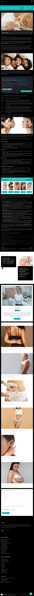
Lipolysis (2, 563)
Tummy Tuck (13, 404)
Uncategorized (13, 349)
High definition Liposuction (5, 553)
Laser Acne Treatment (4, 572)
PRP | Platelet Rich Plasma (5, 561)
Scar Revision (3, 571)
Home (25, 6)
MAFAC (14, 86)
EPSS (11, 86)
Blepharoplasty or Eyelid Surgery (6, 539)
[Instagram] (19, 310)
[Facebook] (7, 36)
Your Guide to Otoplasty (6, 457)
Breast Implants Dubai (4, 548)
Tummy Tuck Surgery (4, 546)
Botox (28, 6)
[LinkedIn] (6, 36)
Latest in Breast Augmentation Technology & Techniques (25, 248)
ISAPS (9, 86)
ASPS (7, 86)
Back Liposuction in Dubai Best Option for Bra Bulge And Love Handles (14, 348)
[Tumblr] (9, 36)
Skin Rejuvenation (4, 570)
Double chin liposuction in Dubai (6, 542)
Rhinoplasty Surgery (4, 540)
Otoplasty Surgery (4, 541)
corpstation (5, 349)
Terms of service (27, 594)
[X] (14, 36)
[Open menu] (32, 1)
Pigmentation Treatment (5, 569)
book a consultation (10, 227)
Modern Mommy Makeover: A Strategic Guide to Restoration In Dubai (14, 430)
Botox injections (24, 207)
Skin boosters (3, 565)
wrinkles (26, 202)
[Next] (31, 268)
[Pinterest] (11, 36)
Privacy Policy (22, 594)
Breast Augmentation (4, 547)
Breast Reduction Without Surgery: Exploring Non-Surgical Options (8, 248)
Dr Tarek (4, 264)
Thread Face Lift (3, 562)
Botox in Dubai (23, 80)
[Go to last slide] (2, 268)
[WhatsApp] (15, 36)
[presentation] (25, 261)
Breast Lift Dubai (3, 549)
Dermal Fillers (3, 564)
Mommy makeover (14, 431)
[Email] (12, 36)
